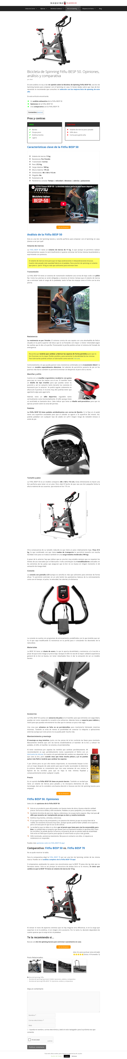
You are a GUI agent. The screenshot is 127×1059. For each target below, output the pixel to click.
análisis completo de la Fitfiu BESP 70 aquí (59, 859)
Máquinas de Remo (88, 8)
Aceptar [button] (67, 1056)
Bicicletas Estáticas (56, 8)
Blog (100, 8)
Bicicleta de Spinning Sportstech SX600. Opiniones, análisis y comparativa (52, 979)
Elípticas (42, 8)
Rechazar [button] (74, 1056)
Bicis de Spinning (72, 8)
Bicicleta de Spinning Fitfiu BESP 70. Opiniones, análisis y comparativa (51, 981)
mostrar (39, 112)
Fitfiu (42, 977)
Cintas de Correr (30, 8)
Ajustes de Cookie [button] (56, 1056)
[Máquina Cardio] (63, 3)
